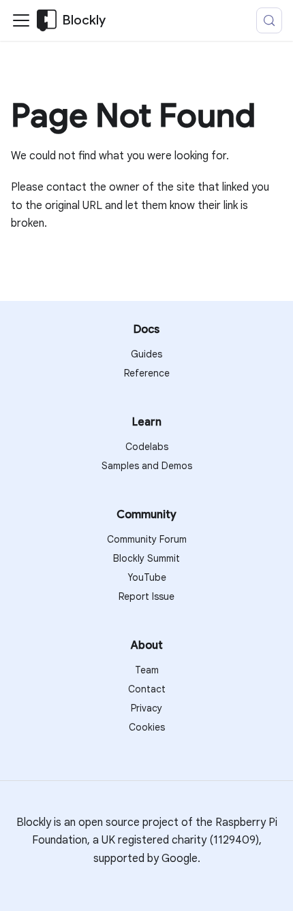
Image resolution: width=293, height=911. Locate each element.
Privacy (146, 708)
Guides (146, 354)
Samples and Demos (147, 466)
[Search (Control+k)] (269, 20)
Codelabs (146, 447)
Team (147, 670)
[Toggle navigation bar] (21, 20)
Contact (147, 689)
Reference (147, 373)
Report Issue (146, 596)
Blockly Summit (146, 558)
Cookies (147, 727)
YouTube (146, 577)
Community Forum (147, 539)
